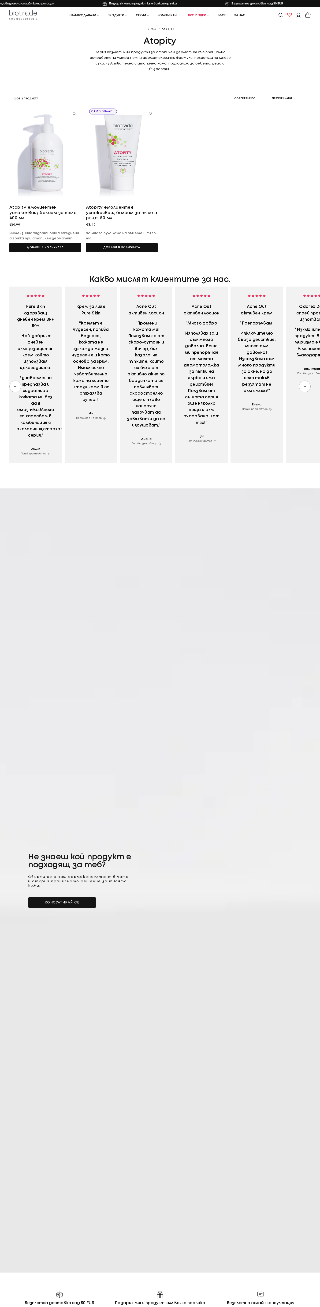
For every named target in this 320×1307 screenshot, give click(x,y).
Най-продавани (83, 15)
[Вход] (298, 15)
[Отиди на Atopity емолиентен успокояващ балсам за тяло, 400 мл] (45, 153)
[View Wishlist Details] (289, 15)
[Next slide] (305, 386)
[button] (280, 15)
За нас (239, 15)
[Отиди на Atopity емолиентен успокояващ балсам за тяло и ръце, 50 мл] (122, 153)
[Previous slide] (15, 386)
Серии (141, 15)
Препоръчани (282, 98)
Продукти (116, 15)
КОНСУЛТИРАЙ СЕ (62, 902)
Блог (222, 15)
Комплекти (167, 15)
